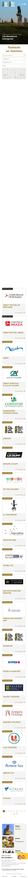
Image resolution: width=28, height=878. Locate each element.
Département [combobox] (7, 62)
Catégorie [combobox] (6, 59)
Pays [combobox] (4, 65)
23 (14, 814)
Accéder (9, 833)
